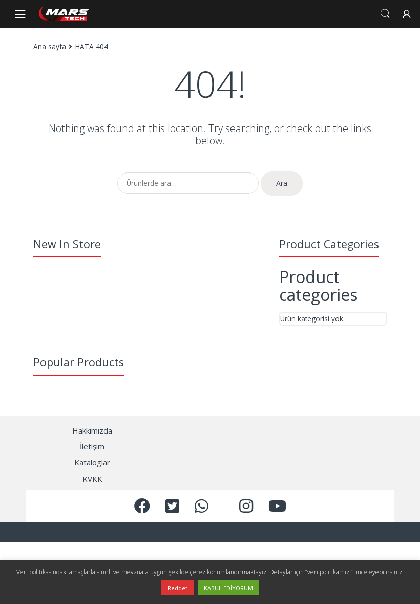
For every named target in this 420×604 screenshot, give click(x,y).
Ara (281, 183)
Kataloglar (92, 462)
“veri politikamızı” (329, 572)
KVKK (92, 478)
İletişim (92, 446)
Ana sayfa (49, 46)
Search (385, 13)
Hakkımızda (92, 430)
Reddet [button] (177, 588)
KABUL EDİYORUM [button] (228, 588)
